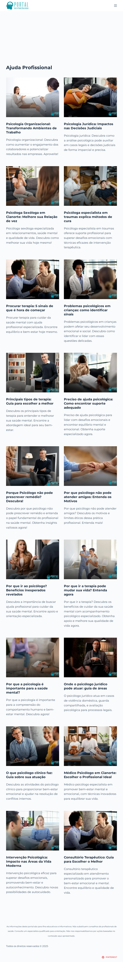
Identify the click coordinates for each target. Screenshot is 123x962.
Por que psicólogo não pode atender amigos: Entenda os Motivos (87, 497)
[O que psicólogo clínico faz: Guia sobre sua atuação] (32, 746)
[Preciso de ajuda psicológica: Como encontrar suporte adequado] (90, 372)
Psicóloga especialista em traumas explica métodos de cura (88, 217)
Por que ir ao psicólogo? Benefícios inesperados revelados (26, 590)
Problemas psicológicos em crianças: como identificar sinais (87, 310)
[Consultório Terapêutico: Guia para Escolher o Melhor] (90, 830)
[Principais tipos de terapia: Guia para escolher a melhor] (32, 372)
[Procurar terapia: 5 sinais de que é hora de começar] (32, 279)
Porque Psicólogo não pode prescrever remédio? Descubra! (29, 497)
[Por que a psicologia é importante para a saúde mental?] (32, 657)
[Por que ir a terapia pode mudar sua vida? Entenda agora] (90, 559)
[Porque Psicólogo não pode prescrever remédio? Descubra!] (32, 466)
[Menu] (115, 5)
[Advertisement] (61, 35)
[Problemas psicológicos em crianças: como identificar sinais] (90, 279)
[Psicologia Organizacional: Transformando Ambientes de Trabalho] (32, 97)
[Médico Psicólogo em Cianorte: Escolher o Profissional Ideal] (90, 746)
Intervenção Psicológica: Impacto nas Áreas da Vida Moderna (28, 861)
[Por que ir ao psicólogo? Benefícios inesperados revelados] (32, 559)
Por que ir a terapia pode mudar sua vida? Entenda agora (85, 590)
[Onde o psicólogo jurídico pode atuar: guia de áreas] (90, 657)
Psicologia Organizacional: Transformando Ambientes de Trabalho (31, 128)
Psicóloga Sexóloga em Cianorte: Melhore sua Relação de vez (31, 217)
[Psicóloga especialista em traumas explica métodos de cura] (90, 186)
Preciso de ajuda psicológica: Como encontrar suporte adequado (88, 403)
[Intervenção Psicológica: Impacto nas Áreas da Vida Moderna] (32, 830)
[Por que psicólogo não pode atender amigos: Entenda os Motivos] (90, 466)
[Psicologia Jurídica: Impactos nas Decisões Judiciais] (90, 97)
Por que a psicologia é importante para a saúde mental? (27, 688)
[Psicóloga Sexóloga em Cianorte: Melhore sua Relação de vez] (32, 186)
